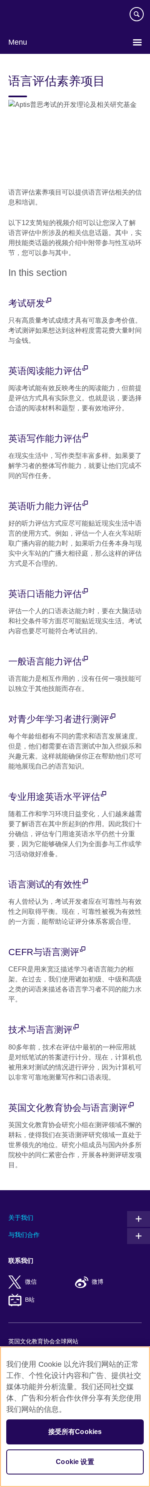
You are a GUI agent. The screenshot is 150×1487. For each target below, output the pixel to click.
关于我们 (20, 1217)
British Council (29, 15)
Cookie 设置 (75, 1461)
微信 (31, 1282)
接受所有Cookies (75, 1431)
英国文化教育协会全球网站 (43, 1341)
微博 (97, 1282)
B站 (30, 1300)
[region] (75, 1416)
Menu (17, 42)
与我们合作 (24, 1234)
